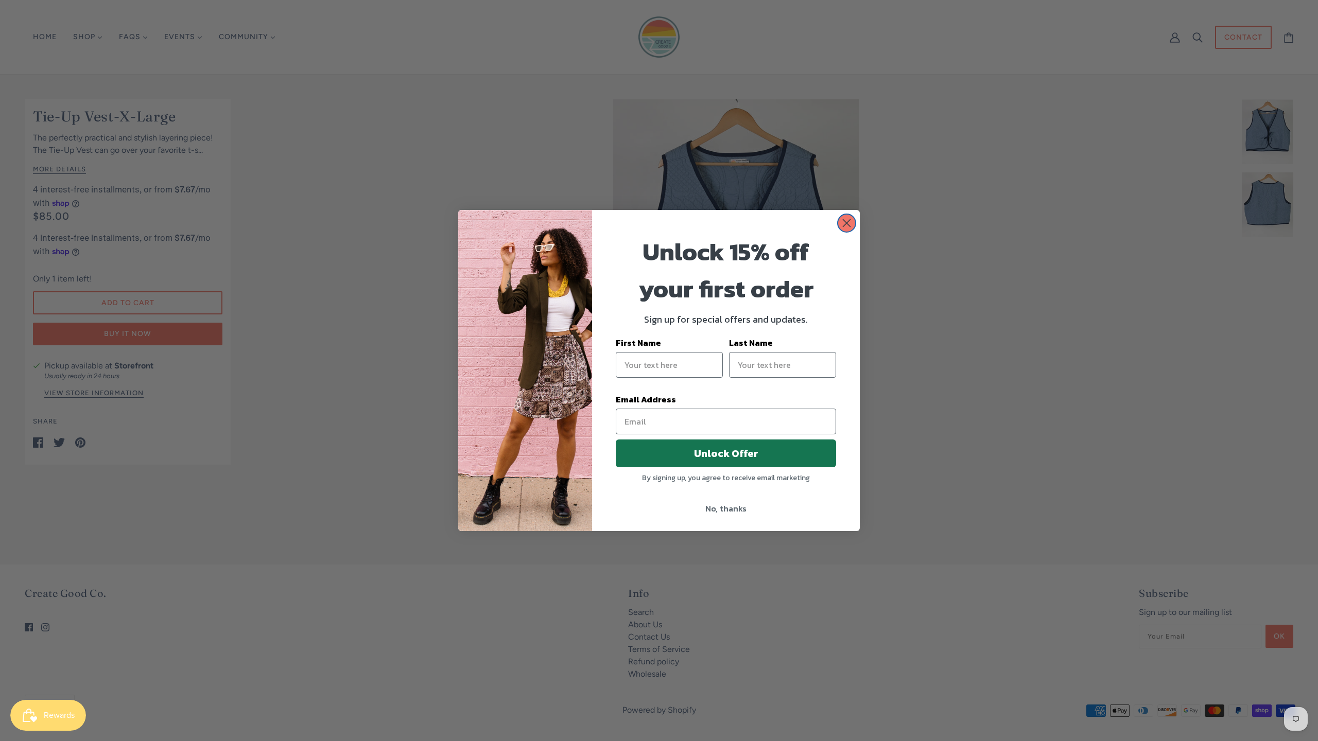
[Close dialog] (847, 223)
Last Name (751, 343)
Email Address (646, 399)
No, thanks (726, 508)
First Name (638, 343)
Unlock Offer (726, 453)
